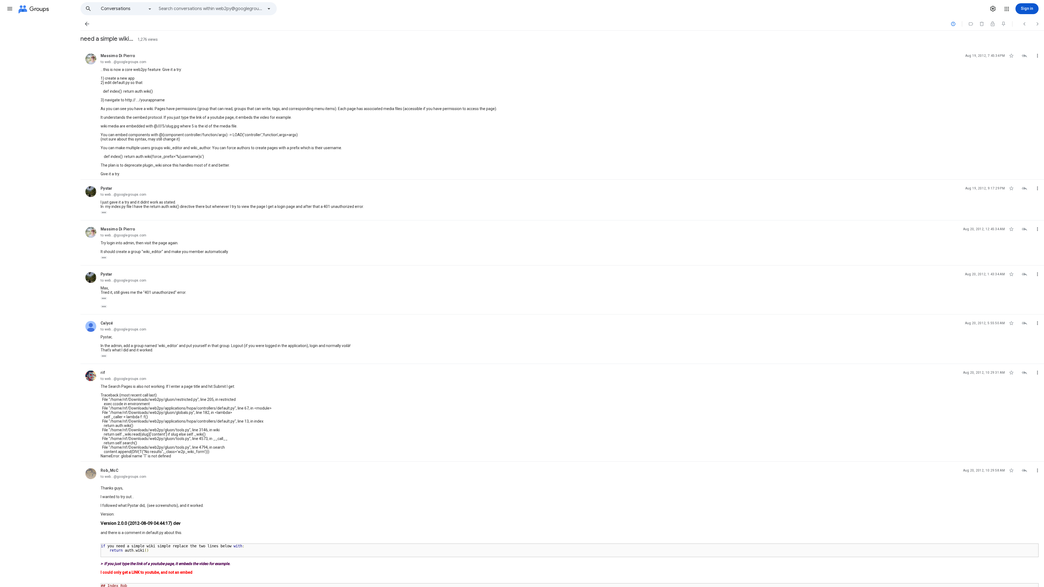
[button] (9, 8)
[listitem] (562, 113)
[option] (126, 8)
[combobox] (211, 8)
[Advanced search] (268, 8)
